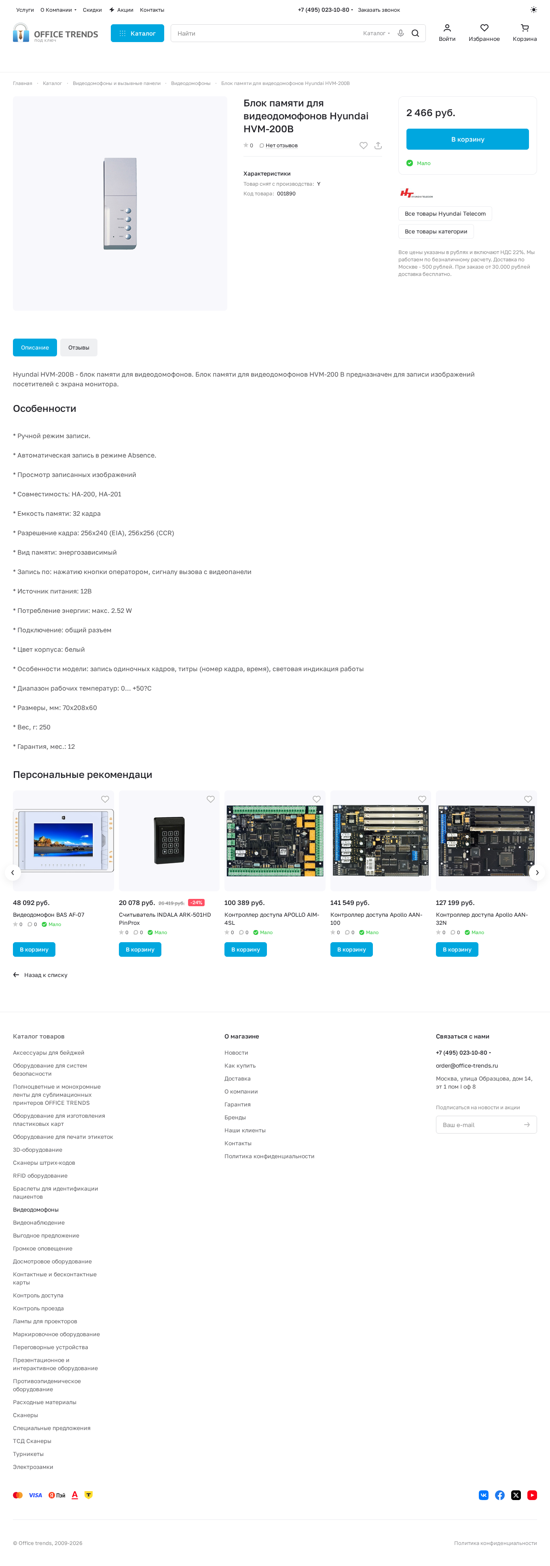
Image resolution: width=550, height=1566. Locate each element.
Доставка (237, 1078)
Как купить (240, 1065)
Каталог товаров (39, 1036)
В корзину (467, 139)
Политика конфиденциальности (269, 1156)
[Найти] (415, 33)
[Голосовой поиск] (401, 33)
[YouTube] (532, 1495)
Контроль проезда (38, 1308)
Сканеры (25, 1414)
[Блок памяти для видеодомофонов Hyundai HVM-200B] (120, 203)
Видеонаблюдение (39, 1222)
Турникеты (28, 1453)
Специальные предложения (52, 1427)
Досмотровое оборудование (52, 1261)
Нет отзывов (282, 145)
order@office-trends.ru (467, 1065)
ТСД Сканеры (32, 1440)
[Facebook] (500, 1495)
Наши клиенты (245, 1130)
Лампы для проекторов (45, 1321)
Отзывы (78, 347)
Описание (35, 347)
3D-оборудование (37, 1149)
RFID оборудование (40, 1175)
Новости (236, 1052)
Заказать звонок (379, 9)
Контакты (238, 1143)
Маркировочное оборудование (56, 1334)
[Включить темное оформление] (534, 9)
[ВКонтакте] (484, 1495)
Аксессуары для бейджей (49, 1052)
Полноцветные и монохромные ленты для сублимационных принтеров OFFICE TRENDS (57, 1094)
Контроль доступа (38, 1295)
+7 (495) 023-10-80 (323, 9)
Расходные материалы (44, 1402)
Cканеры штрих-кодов (44, 1162)
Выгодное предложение (46, 1235)
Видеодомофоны (36, 1209)
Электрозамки (33, 1466)
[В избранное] (364, 146)
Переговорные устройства (50, 1346)
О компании (241, 1091)
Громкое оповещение (42, 1248)
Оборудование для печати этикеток (63, 1136)
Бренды (235, 1117)
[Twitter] (516, 1495)
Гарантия (237, 1104)
